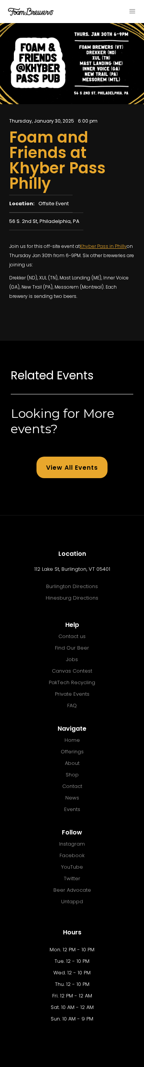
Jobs (72, 659)
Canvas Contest (72, 671)
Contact (72, 786)
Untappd (72, 901)
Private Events (72, 694)
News (72, 797)
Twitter (72, 878)
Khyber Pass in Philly (103, 246)
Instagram (72, 844)
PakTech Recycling (72, 682)
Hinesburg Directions (72, 598)
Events (72, 809)
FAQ (72, 705)
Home (72, 740)
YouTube (72, 867)
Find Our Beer (72, 648)
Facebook (72, 855)
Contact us (72, 636)
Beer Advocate (72, 890)
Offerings (72, 751)
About (72, 763)
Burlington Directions (72, 586)
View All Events (72, 467)
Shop (72, 774)
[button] (132, 11)
